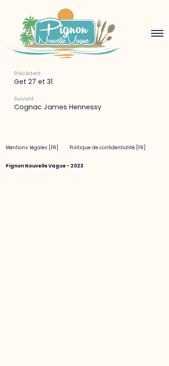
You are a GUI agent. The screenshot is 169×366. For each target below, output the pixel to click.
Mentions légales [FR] (32, 147)
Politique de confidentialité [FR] (107, 147)
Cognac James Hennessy (57, 107)
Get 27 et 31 (33, 81)
